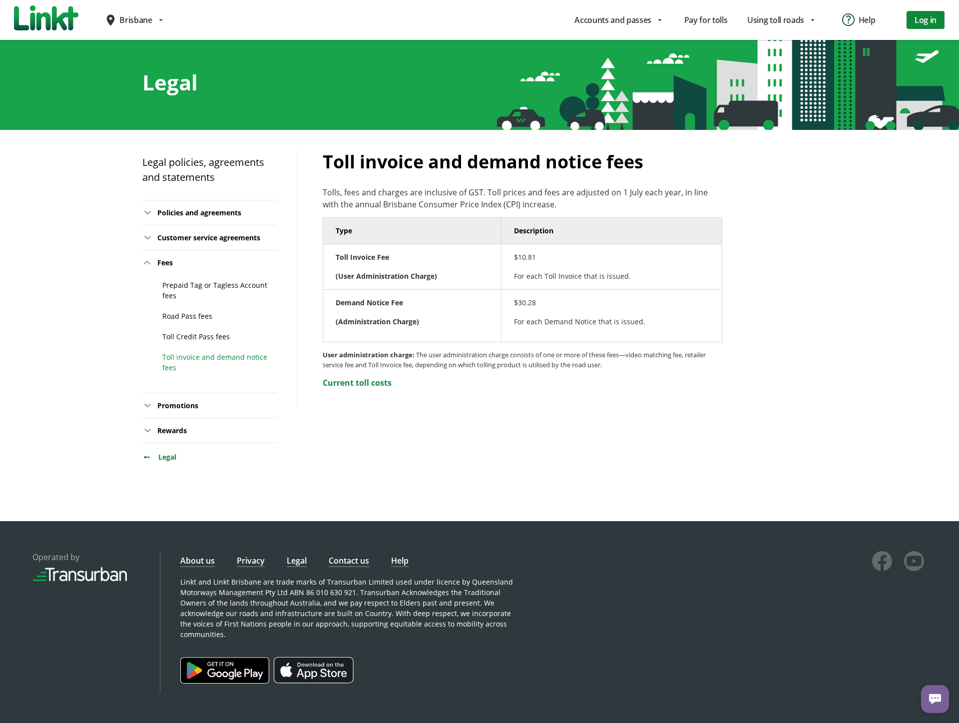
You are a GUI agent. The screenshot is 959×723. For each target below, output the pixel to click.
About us (197, 560)
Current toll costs (357, 382)
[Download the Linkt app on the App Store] (315, 681)
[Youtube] (914, 562)
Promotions (177, 405)
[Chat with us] (935, 699)
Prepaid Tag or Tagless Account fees (214, 290)
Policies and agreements (199, 212)
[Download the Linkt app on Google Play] (227, 681)
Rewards (172, 430)
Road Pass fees (187, 316)
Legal (166, 457)
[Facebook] (882, 562)
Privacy (251, 560)
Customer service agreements (208, 237)
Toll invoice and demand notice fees (214, 362)
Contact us (349, 560)
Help (400, 560)
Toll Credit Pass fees (196, 336)
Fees (165, 262)
